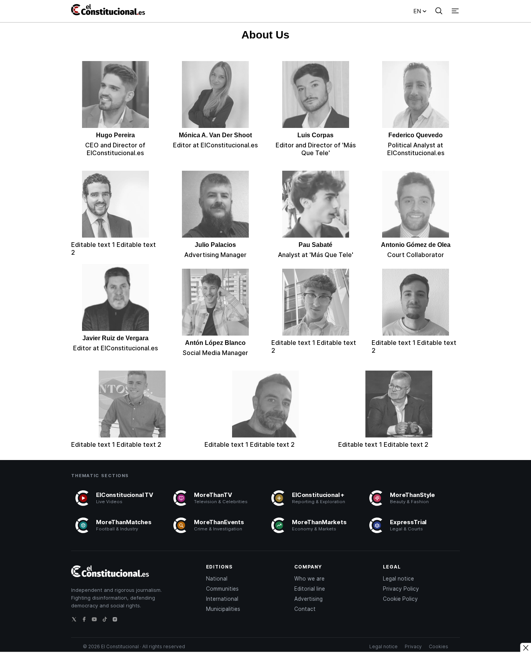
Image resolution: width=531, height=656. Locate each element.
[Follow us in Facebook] (86, 621)
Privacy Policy (401, 589)
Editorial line (309, 589)
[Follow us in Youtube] (96, 621)
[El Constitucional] (110, 10)
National (216, 579)
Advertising (308, 599)
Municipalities (223, 609)
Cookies (438, 646)
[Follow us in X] (76, 621)
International (222, 599)
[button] (439, 10)
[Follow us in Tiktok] (107, 621)
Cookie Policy (400, 599)
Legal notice (398, 579)
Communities (222, 589)
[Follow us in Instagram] (117, 621)
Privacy (413, 646)
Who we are (309, 579)
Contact (305, 609)
